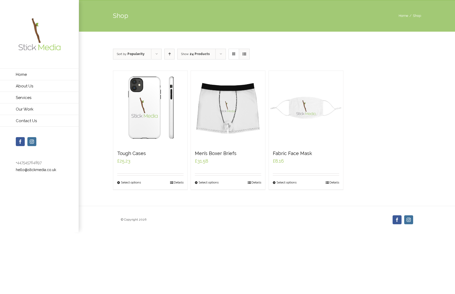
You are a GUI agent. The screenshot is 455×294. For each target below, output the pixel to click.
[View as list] (244, 54)
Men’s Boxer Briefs (215, 153)
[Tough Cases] (150, 108)
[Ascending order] (169, 54)
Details (179, 182)
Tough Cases (131, 153)
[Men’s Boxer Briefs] (228, 108)
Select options (131, 182)
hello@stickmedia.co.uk (36, 170)
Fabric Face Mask (292, 153)
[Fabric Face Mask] (306, 108)
